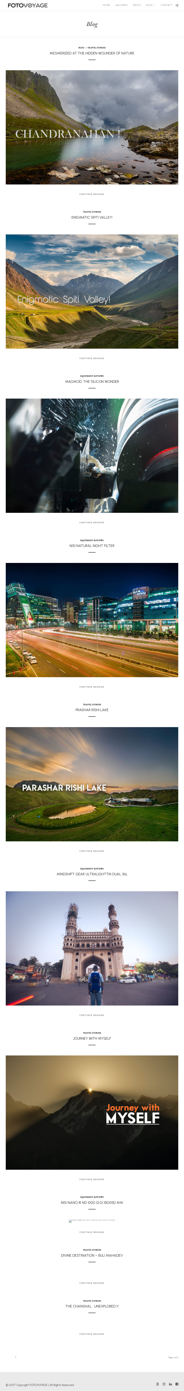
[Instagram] (163, 1384)
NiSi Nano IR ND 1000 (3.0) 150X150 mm (92, 1202)
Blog (149, 5)
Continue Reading (92, 194)
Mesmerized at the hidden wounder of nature (92, 53)
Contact (166, 5)
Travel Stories (97, 47)
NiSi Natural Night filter (92, 546)
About (137, 5)
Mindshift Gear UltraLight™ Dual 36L (92, 874)
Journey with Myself (92, 1038)
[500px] (157, 1384)
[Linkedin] (170, 1384)
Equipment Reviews (92, 376)
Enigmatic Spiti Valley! (92, 217)
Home (106, 5)
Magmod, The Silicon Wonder (92, 381)
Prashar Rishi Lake (92, 710)
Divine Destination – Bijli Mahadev (92, 1255)
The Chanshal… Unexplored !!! (92, 1306)
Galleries (121, 5)
